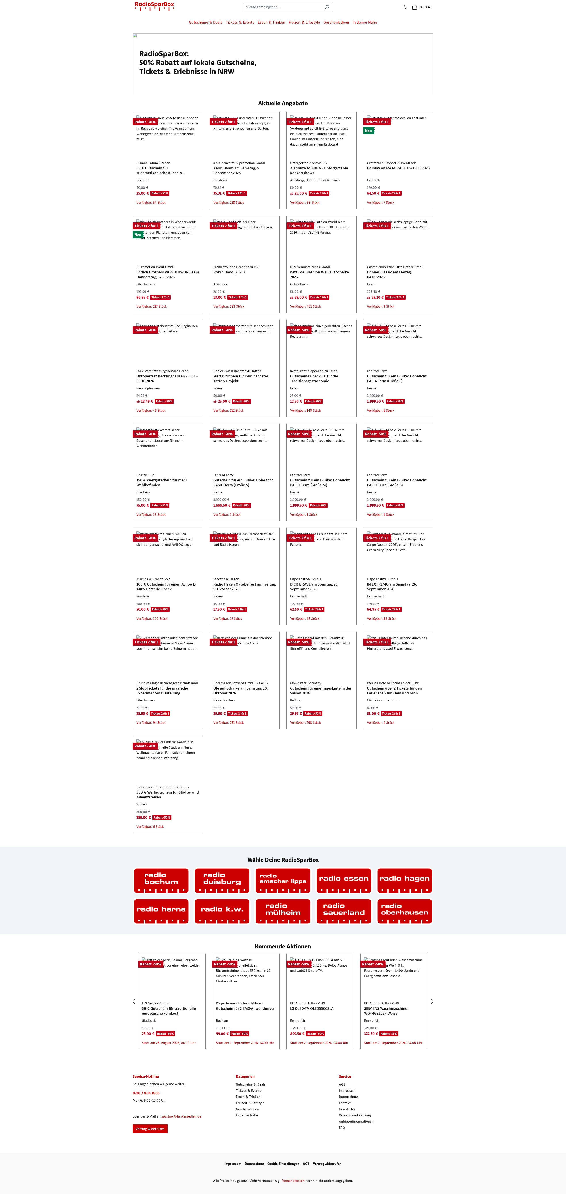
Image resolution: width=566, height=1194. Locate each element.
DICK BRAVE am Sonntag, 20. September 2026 (314, 586)
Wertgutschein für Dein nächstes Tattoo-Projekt (241, 378)
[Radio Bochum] (161, 880)
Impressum (347, 1090)
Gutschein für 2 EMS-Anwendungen (245, 1008)
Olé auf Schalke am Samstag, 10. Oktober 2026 (240, 691)
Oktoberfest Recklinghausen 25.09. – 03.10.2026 (167, 378)
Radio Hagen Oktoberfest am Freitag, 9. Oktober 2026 (244, 586)
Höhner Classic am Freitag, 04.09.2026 (389, 274)
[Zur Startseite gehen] (155, 6)
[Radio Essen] (344, 880)
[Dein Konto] (404, 7)
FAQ (342, 1128)
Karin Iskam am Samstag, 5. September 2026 (236, 170)
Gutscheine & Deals (251, 1084)
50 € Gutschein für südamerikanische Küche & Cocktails (159, 170)
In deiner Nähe (247, 1115)
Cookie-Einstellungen (283, 1164)
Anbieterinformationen (356, 1121)
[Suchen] (327, 7)
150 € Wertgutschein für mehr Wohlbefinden (161, 482)
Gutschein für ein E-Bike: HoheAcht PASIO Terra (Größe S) (243, 482)
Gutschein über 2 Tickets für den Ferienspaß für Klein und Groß (394, 691)
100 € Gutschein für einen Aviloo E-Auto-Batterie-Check (166, 586)
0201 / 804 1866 (146, 1093)
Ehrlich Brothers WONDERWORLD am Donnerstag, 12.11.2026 (167, 274)
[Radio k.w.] (222, 911)
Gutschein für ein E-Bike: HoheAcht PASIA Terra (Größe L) (397, 378)
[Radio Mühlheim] (283, 911)
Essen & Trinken (248, 1097)
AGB (342, 1084)
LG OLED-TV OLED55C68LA (312, 1008)
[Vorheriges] (133, 1002)
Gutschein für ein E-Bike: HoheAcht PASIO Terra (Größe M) (320, 482)
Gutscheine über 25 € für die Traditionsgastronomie (314, 378)
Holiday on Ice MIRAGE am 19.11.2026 (398, 168)
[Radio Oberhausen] (404, 911)
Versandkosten (293, 1181)
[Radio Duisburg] (222, 880)
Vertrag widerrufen (150, 1129)
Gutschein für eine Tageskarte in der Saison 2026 (320, 691)
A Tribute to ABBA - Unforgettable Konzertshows (319, 170)
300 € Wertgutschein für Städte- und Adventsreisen (167, 795)
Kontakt (345, 1103)
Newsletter (347, 1109)
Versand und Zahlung (355, 1115)
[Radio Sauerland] (344, 911)
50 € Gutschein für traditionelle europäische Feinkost (169, 1011)
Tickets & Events (248, 1090)
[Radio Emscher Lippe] (283, 880)
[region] (283, 1002)
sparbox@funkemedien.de (181, 1116)
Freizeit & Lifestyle (250, 1103)
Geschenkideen (247, 1109)
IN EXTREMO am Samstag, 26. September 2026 (392, 586)
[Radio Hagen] (404, 880)
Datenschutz (348, 1097)
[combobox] (283, 7)
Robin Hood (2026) (229, 272)
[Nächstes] (432, 1002)
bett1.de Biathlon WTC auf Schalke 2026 (319, 274)
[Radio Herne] (161, 911)
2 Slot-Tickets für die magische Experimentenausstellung (162, 691)
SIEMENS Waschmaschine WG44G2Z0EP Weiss (385, 1011)
